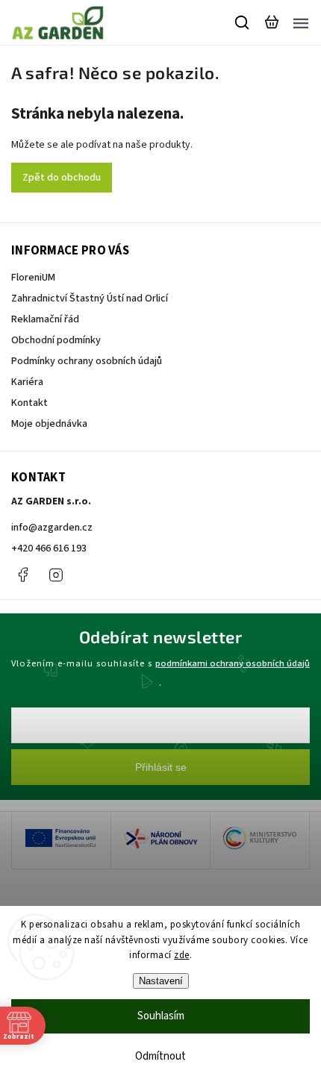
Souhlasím (160, 1016)
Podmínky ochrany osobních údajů (86, 361)
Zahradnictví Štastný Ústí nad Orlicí (89, 298)
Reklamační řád (45, 319)
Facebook (22, 574)
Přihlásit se (161, 767)
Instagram (56, 574)
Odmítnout (160, 1056)
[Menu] (300, 22)
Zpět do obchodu (61, 177)
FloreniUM (33, 277)
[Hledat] (242, 22)
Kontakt (29, 402)
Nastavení (161, 980)
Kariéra (27, 382)
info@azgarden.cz (52, 527)
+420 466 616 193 (49, 548)
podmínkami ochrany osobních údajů (232, 663)
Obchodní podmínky (56, 340)
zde (182, 955)
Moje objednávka (49, 423)
